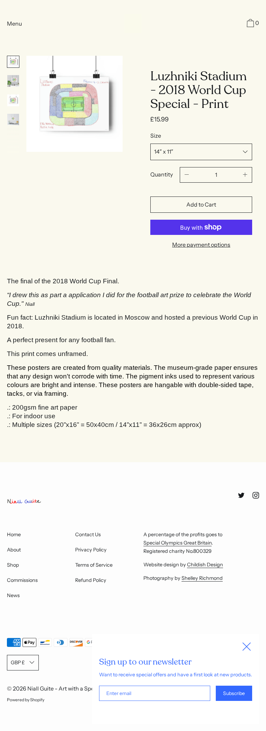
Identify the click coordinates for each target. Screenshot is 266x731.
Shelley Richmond (202, 578)
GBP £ (18, 662)
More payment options (201, 244)
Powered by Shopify (25, 699)
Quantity (161, 174)
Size (155, 135)
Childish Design (205, 564)
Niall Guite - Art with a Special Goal (71, 688)
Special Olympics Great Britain (177, 543)
